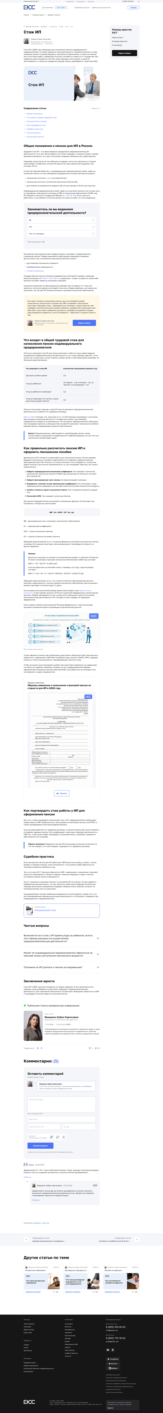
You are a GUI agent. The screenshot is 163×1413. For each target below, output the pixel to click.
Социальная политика (113, 1389)
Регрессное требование (35, 1270)
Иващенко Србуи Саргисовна (41, 39)
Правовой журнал (30, 1362)
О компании (70, 1)
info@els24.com (112, 1330)
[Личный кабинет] (138, 1)
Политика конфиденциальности (116, 1377)
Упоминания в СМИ (71, 1344)
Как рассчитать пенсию (37, 121)
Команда (68, 1338)
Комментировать (40, 1146)
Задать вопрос (124, 53)
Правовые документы (113, 1375)
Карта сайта (28, 1332)
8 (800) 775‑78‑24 (115, 1338)
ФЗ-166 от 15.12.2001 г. (49, 278)
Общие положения (34, 114)
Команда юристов (119, 41)
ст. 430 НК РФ (69, 195)
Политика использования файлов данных (119, 1386)
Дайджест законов (41, 1223)
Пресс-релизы (69, 1350)
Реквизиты (68, 1332)
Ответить (27, 1177)
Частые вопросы (34, 133)
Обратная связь (29, 1329)
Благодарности (70, 1329)
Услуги (26, 1347)
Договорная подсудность (75, 1270)
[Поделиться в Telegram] (41, 1048)
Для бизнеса (28, 1350)
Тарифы (26, 1345)
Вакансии (68, 1326)
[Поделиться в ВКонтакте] (38, 1048)
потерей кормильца (35, 271)
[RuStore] (113, 1368)
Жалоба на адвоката (113, 1270)
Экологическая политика (114, 1392)
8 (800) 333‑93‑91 (116, 1326)
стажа (48, 178)
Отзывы (67, 1341)
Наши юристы (80, 1)
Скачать (63, 793)
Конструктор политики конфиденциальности (39, 1368)
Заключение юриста (35, 137)
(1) (56, 1061)
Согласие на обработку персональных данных (121, 1383)
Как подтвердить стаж (36, 125)
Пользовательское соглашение (116, 1380)
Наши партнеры (70, 1335)
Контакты (91, 1)
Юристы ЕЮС (29, 417)
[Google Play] (113, 1359)
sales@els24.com (112, 1341)
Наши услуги (117, 37)
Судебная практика (35, 129)
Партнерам (27, 1326)
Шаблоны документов (31, 1365)
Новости (67, 1347)
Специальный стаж (45, 910)
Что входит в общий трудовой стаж (42, 117)
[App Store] (113, 1364)
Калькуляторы (28, 1371)
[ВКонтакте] (108, 1350)
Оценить (110, 1408)
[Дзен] (113, 1350)
